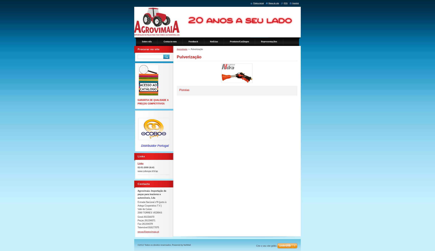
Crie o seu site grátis (266, 246)
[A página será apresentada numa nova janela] (237, 83)
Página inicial (258, 3)
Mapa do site (273, 3)
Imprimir (295, 3)
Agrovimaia (182, 49)
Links (140, 163)
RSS (286, 3)
